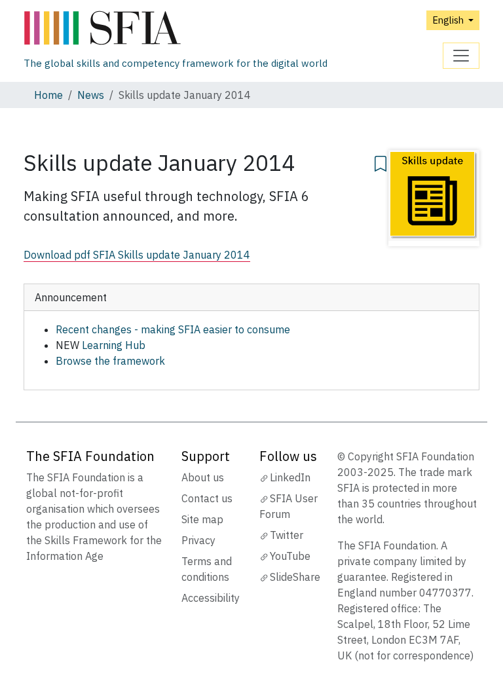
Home (48, 94)
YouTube (290, 555)
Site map (202, 519)
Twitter (286, 535)
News (90, 94)
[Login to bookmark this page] (380, 161)
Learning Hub (113, 345)
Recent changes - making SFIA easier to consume (173, 329)
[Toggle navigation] (461, 56)
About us (202, 477)
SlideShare (295, 576)
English (449, 20)
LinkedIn (290, 477)
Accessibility (210, 597)
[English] (175, 28)
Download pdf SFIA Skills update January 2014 (137, 254)
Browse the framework (110, 360)
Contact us (207, 498)
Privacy (198, 540)
